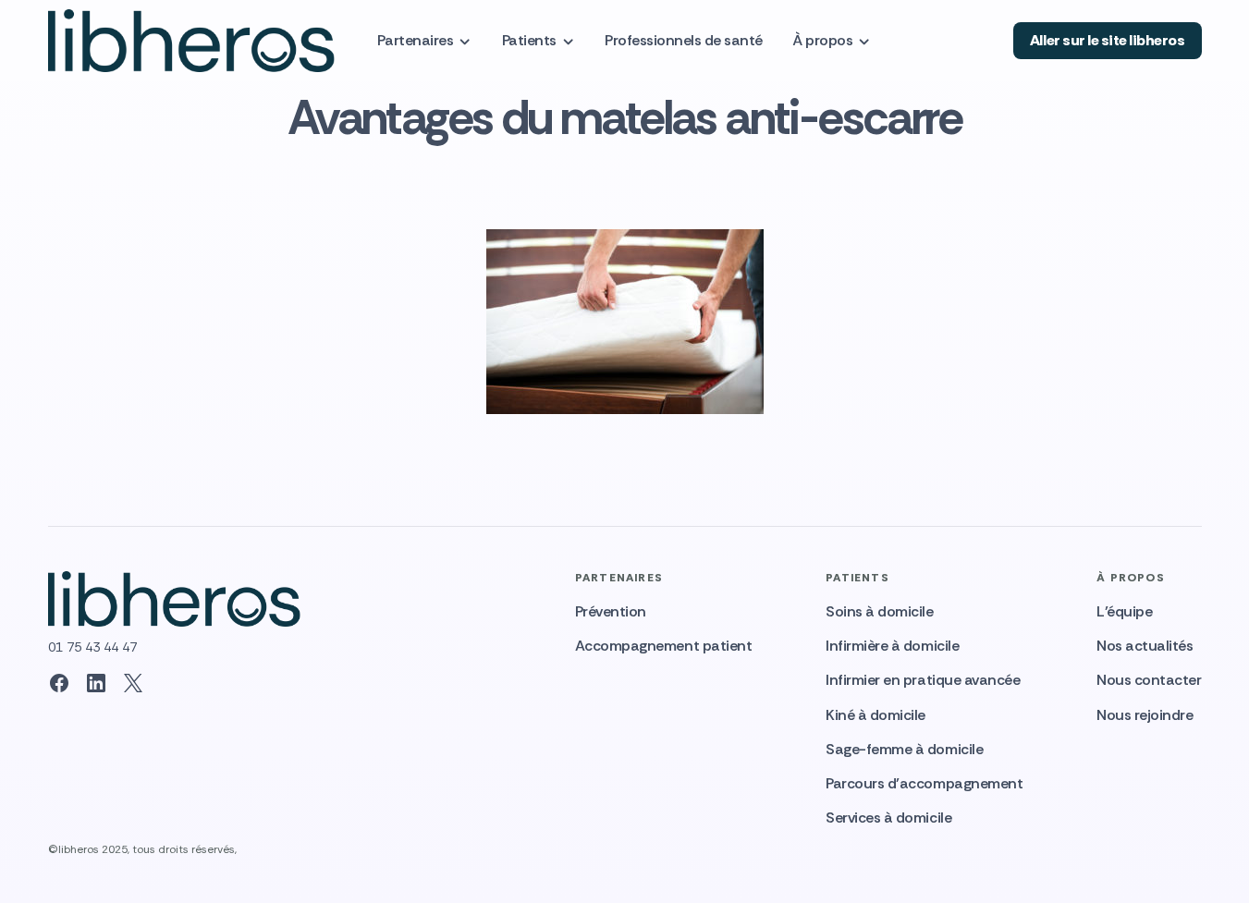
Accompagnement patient (663, 645)
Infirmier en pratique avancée (923, 679)
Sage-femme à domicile (904, 749)
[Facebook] (59, 683)
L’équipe (1124, 611)
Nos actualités (1144, 645)
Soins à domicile (879, 611)
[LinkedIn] (96, 683)
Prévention (610, 611)
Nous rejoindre (1144, 715)
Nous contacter (1148, 679)
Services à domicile (888, 817)
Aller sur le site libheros (1107, 40)
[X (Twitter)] (133, 683)
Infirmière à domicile (892, 645)
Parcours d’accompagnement (924, 783)
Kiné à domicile (875, 715)
